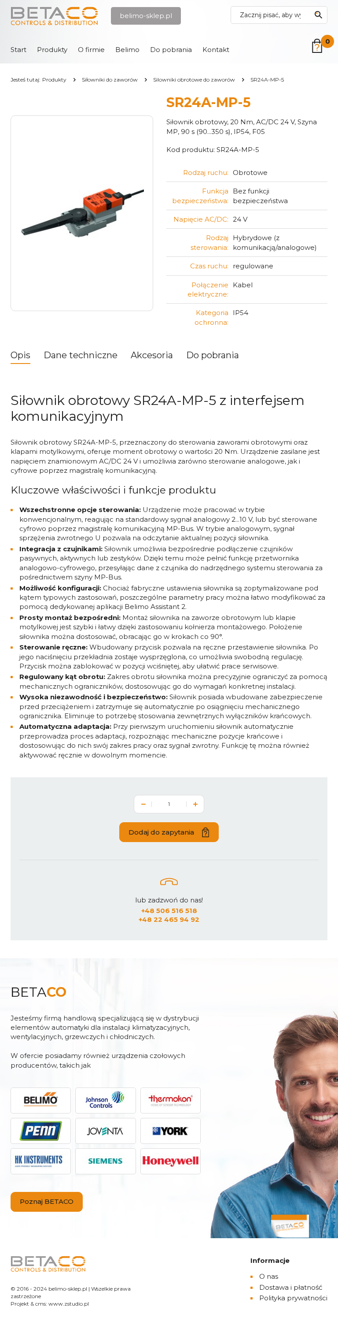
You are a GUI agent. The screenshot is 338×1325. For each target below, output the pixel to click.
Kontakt (215, 49)
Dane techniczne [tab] (81, 355)
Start (18, 49)
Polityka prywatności (293, 1298)
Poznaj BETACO (46, 1201)
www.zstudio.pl (68, 1303)
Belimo (127, 49)
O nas (268, 1276)
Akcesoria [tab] (152, 355)
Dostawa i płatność (290, 1287)
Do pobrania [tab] (212, 355)
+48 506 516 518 (169, 910)
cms (40, 1303)
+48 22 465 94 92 (169, 919)
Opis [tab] (20, 355)
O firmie (91, 49)
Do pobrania (171, 49)
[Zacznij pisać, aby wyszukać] (318, 15)
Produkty (52, 49)
